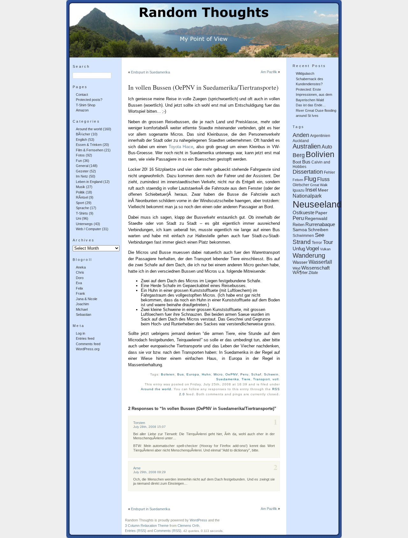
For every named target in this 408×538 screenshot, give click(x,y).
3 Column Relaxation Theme (147, 525)
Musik (80, 187)
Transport (261, 379)
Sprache (82, 208)
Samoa (300, 229)
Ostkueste (303, 212)
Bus (180, 374)
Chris (80, 272)
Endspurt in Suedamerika (150, 72)
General (82, 166)
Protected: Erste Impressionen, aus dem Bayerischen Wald (314, 94)
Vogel (312, 249)
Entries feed (85, 338)
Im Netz (82, 176)
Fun (79, 161)
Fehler (329, 172)
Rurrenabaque (320, 224)
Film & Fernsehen (89, 150)
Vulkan (325, 249)
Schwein (271, 374)
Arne (137, 468)
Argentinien (320, 135)
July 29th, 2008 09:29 (149, 472)
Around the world (89, 129)
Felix (79, 288)
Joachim (82, 304)
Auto (327, 146)
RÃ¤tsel (82, 197)
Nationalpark (307, 196)
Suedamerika (227, 379)
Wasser (300, 262)
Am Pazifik (269, 72)
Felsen (298, 180)
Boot (297, 162)
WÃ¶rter (300, 272)
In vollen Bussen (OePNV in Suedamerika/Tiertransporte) (203, 87)
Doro (80, 278)
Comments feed (88, 344)
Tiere (246, 379)
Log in (80, 333)
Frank (80, 293)
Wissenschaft (315, 267)
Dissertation (308, 172)
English (81, 139)
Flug (310, 178)
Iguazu (298, 190)
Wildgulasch (305, 73)
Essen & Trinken (89, 145)
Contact (82, 94)
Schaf (256, 374)
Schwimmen (303, 235)
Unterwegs (84, 224)
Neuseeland (317, 204)
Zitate (313, 272)
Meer (323, 190)
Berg (299, 155)
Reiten (298, 225)
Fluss (323, 179)
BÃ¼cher (83, 134)
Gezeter (82, 171)
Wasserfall (320, 262)
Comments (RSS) (167, 531)
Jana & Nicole (86, 299)
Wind (296, 268)
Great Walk (319, 185)
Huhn (206, 374)
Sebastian (83, 314)
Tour (328, 242)
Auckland (301, 141)
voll (276, 379)
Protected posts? (89, 100)
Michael (82, 309)
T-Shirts (82, 213)
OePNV (231, 374)
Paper (321, 212)
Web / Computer (88, 229)
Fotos (80, 155)
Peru (244, 374)
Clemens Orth (188, 525)
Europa (192, 374)
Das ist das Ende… (311, 105)
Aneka (81, 267)
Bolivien (168, 374)
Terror (317, 242)
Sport (80, 203)
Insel (311, 190)
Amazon (82, 110)
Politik (80, 192)
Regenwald (316, 218)
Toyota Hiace (181, 146)
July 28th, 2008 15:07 (149, 426)
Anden (301, 135)
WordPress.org (87, 349)
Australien (307, 146)
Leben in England (89, 182)
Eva (79, 283)
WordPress (198, 520)
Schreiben (318, 229)
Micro (218, 374)
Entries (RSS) (135, 531)
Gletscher (301, 185)
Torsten (139, 423)
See (319, 235)
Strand (302, 242)
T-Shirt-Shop (85, 105)
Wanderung (309, 255)
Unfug (299, 248)
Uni (78, 218)
